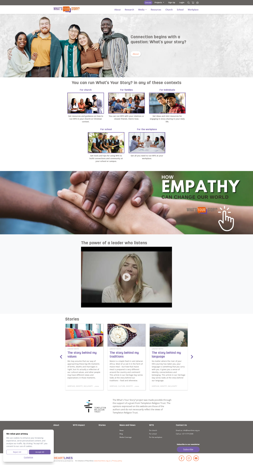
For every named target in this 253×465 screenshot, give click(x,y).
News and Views (127, 425)
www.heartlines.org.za (102, 461)
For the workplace (155, 437)
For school (153, 434)
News (122, 430)
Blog (121, 434)
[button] (159, 2)
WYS (151, 425)
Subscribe (188, 449)
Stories (102, 425)
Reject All (17, 452)
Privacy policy (117, 461)
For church (153, 430)
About (136, 54)
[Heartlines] (63, 459)
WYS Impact (79, 425)
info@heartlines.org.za (191, 430)
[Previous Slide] (61, 357)
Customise (28, 457)
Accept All (39, 452)
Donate (148, 2)
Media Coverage (126, 437)
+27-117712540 (187, 434)
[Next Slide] (192, 357)
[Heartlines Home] (197, 2)
